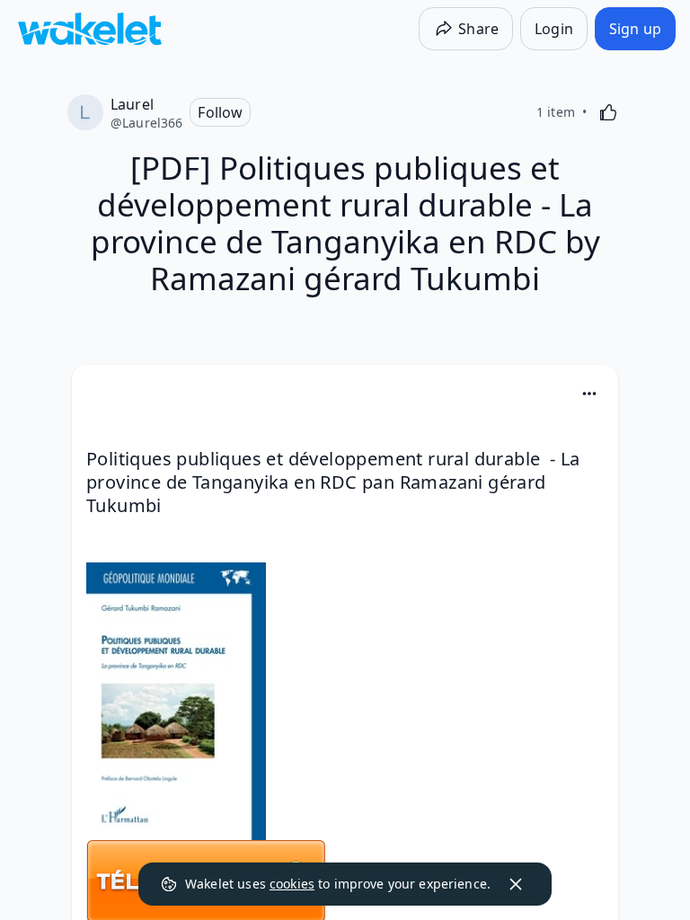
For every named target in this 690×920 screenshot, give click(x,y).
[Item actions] (589, 393)
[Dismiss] (515, 884)
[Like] (608, 112)
